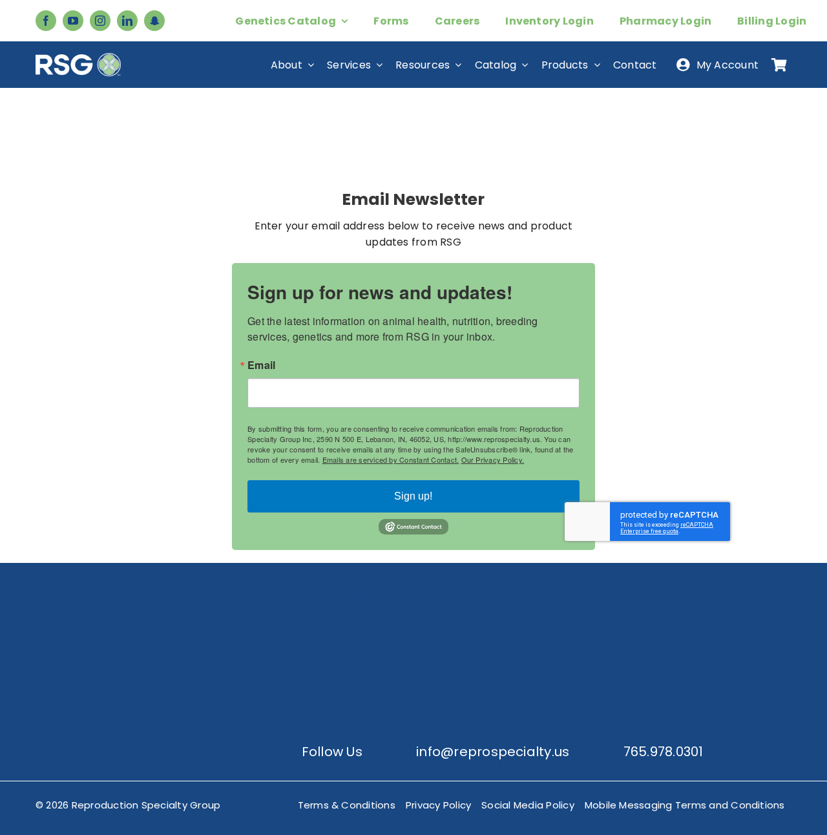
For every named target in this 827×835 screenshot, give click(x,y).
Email (261, 365)
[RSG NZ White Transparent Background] (708, 630)
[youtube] (73, 20)
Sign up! (413, 496)
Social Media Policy (527, 805)
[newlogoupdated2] (119, 630)
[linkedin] (127, 20)
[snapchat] (154, 20)
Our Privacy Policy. (493, 459)
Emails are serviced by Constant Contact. (390, 459)
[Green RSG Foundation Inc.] (315, 630)
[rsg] (78, 57)
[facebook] (46, 20)
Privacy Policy (438, 805)
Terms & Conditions (346, 805)
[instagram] (100, 20)
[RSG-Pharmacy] (511, 630)
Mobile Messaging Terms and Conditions (685, 805)
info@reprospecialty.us (492, 752)
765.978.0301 (663, 752)
